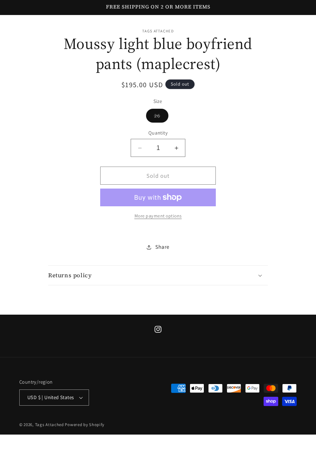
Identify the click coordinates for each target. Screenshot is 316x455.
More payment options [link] (158, 216)
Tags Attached (49, 424)
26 (161, 117)
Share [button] (162, 246)
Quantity (158, 133)
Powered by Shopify (84, 424)
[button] (158, 275)
